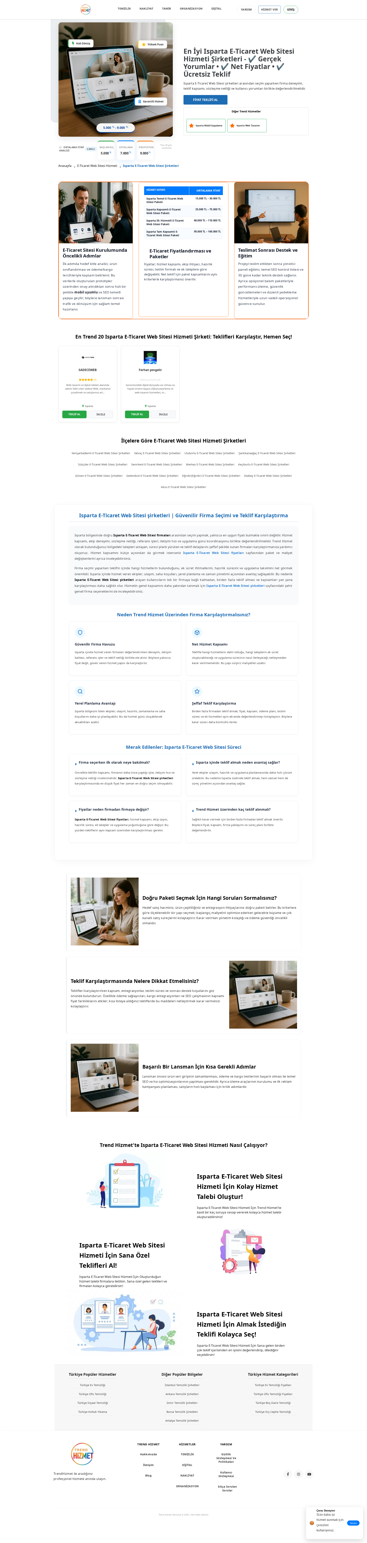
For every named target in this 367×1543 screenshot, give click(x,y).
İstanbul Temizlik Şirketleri (182, 1385)
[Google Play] (297, 1460)
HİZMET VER (269, 9)
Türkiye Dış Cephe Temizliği (273, 1412)
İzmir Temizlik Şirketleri (182, 1403)
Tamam (353, 1523)
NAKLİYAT (146, 8)
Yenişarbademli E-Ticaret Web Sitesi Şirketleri (100, 453)
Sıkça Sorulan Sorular (227, 1488)
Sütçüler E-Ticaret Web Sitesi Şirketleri (102, 464)
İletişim (148, 1465)
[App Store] (297, 1447)
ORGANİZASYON (191, 8)
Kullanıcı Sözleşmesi (226, 1474)
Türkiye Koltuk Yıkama (92, 1412)
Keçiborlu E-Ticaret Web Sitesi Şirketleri (263, 464)
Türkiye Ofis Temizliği (92, 1394)
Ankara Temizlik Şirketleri (182, 1394)
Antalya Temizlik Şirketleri (182, 1420)
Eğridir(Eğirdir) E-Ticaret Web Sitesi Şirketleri (211, 476)
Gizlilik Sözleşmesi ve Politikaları (226, 1457)
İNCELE (101, 414)
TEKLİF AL (74, 414)
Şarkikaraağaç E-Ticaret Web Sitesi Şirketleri (267, 453)
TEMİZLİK (124, 8)
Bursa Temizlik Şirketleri (182, 1412)
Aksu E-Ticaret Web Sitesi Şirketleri (183, 487)
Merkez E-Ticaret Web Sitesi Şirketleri (210, 464)
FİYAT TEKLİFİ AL (205, 100)
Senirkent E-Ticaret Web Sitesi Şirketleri (156, 464)
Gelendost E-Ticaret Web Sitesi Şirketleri (152, 476)
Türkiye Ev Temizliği (92, 1385)
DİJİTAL (216, 8)
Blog (148, 1475)
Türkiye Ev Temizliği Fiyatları (273, 1385)
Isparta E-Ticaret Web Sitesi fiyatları (213, 553)
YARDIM (246, 9)
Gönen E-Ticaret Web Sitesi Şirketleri (99, 476)
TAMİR (166, 8)
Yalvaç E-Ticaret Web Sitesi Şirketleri (157, 453)
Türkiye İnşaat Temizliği (92, 1403)
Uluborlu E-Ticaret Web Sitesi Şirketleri (209, 453)
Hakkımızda (148, 1454)
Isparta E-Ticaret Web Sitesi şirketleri (235, 586)
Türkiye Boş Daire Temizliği (273, 1403)
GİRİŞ (291, 9)
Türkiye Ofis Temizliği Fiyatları (273, 1394)
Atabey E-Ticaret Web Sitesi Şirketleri (268, 476)
